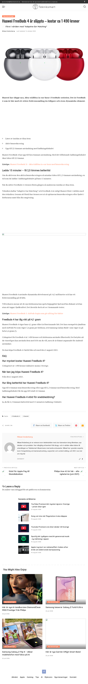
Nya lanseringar (8, 16)
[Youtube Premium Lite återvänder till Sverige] (23, 528)
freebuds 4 (16, 416)
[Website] (79, 459)
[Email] (82, 425)
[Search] (84, 6)
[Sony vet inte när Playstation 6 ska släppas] (23, 517)
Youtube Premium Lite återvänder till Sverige (50, 527)
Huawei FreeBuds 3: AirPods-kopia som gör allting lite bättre (36, 313)
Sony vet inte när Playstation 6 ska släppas (49, 516)
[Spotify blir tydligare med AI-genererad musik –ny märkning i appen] (23, 539)
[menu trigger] (4, 6)
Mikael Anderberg (8, 31)
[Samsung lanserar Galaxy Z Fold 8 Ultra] (66, 589)
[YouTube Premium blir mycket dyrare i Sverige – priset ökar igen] (23, 507)
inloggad (19, 489)
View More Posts (76, 437)
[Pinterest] (76, 425)
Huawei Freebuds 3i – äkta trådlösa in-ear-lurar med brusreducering (39, 164)
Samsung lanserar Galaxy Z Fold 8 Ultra (64, 607)
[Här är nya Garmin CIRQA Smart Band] (66, 634)
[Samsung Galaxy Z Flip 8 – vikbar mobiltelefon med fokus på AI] (22, 634)
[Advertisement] (44, 120)
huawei (26, 416)
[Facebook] (84, 1)
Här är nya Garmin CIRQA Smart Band (63, 652)
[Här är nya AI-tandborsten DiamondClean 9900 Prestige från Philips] (22, 589)
